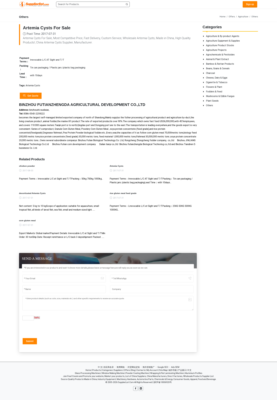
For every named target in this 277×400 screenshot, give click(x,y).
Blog (133, 370)
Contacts (141, 370)
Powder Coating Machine (137, 373)
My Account (152, 370)
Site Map (163, 370)
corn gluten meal (27, 220)
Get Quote (32, 95)
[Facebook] (135, 388)
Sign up (250, 4)
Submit (30, 341)
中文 (189, 370)
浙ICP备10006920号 (162, 382)
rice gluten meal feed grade (123, 193)
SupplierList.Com (126, 382)
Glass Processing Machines (88, 373)
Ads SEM (175, 367)
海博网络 (121, 367)
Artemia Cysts (116, 166)
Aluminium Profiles (193, 373)
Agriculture (243, 16)
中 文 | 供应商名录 (106, 367)
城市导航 (173, 370)
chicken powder (27, 166)
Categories (107, 370)
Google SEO (163, 367)
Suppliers (118, 370)
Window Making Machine (113, 373)
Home (222, 16)
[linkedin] (140, 388)
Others (254, 16)
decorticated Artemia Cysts (32, 193)
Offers (232, 16)
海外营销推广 (149, 367)
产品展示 (182, 370)
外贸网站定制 (134, 367)
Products (96, 370)
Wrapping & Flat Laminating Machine (167, 373)
